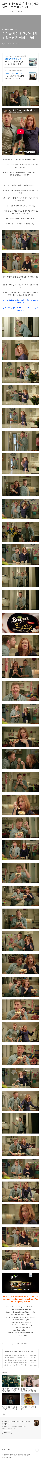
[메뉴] (37, 3)
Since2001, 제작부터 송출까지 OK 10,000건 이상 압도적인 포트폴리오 (14, 77)
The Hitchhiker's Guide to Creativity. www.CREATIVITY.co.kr (14, 1427)
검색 (32, 3)
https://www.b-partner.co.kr (14, 56)
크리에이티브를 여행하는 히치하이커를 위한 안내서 (20, 4)
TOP (37, 1450)
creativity (8, 1352)
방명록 (11, 11)
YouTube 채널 (6, 1450)
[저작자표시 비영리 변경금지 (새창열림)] (24, 1343)
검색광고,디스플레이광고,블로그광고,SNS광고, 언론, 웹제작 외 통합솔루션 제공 (14, 62)
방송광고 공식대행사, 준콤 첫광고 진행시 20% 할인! (14, 73)
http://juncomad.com (11, 70)
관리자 (20, 11)
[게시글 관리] (11, 1343)
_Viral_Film (17, 1352)
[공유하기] (8, 1343)
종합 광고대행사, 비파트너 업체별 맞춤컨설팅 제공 (14, 59)
